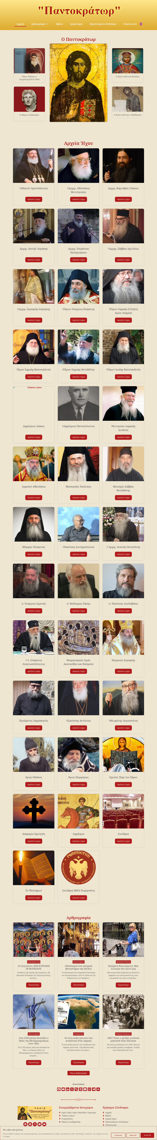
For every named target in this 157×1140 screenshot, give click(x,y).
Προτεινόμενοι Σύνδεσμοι (103, 23)
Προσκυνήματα (78, 962)
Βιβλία (59, 23)
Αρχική (20, 23)
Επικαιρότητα (78, 1034)
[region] (78, 1133)
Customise (118, 1135)
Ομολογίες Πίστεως (123, 962)
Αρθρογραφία (38, 23)
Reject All (133, 1135)
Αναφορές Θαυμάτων (123, 1034)
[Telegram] (30, 1124)
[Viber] (35, 1124)
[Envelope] (39, 1124)
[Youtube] (44, 1124)
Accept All (147, 1135)
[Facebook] (25, 1124)
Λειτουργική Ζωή (34, 962)
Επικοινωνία (130, 23)
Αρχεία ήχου (76, 23)
